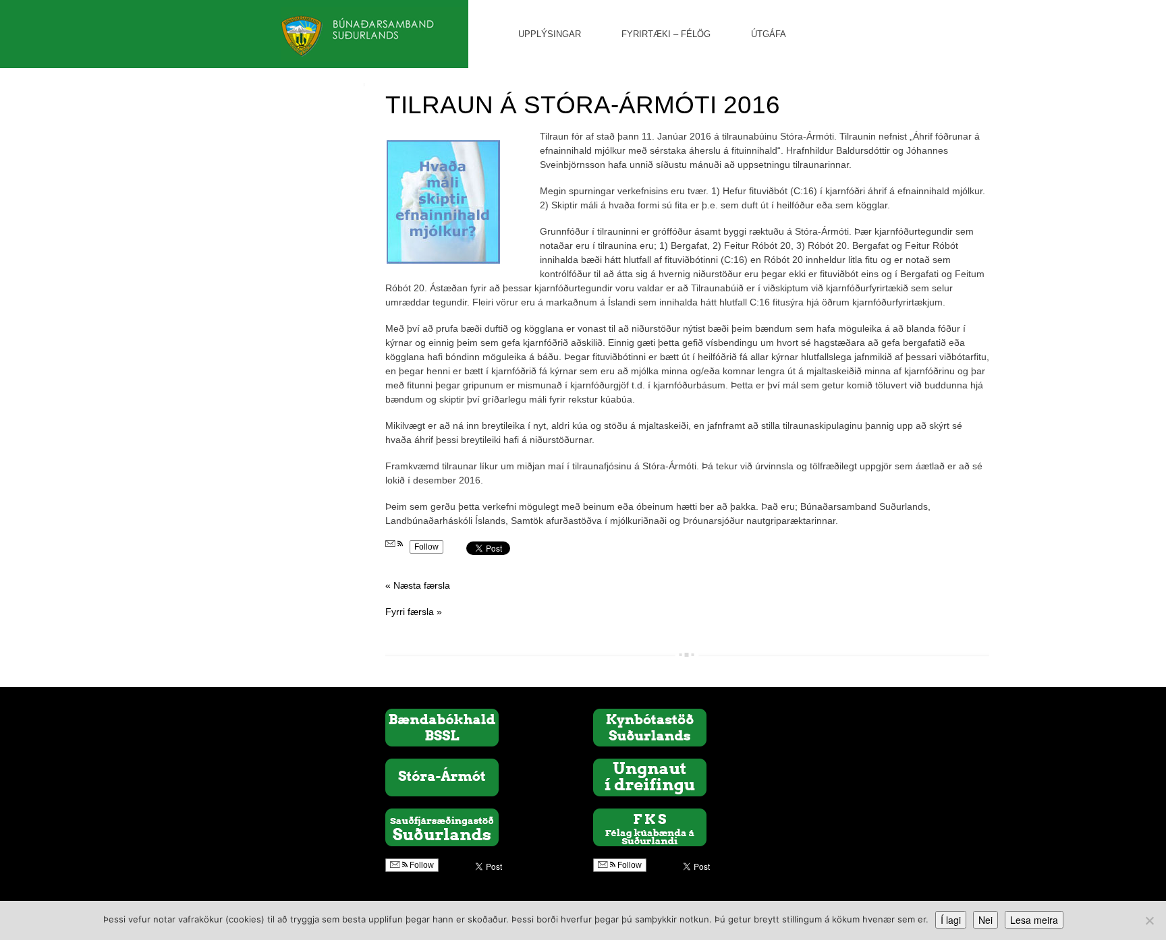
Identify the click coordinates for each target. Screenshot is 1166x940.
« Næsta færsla (417, 585)
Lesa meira (1034, 920)
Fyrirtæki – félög (666, 34)
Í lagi (951, 920)
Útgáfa (768, 34)
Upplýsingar (549, 34)
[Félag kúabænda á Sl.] (649, 827)
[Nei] (1149, 920)
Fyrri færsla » (413, 611)
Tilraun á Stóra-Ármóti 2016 (582, 105)
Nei (985, 920)
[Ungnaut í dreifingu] (649, 777)
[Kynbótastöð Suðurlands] (649, 727)
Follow (426, 547)
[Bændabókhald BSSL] (442, 727)
